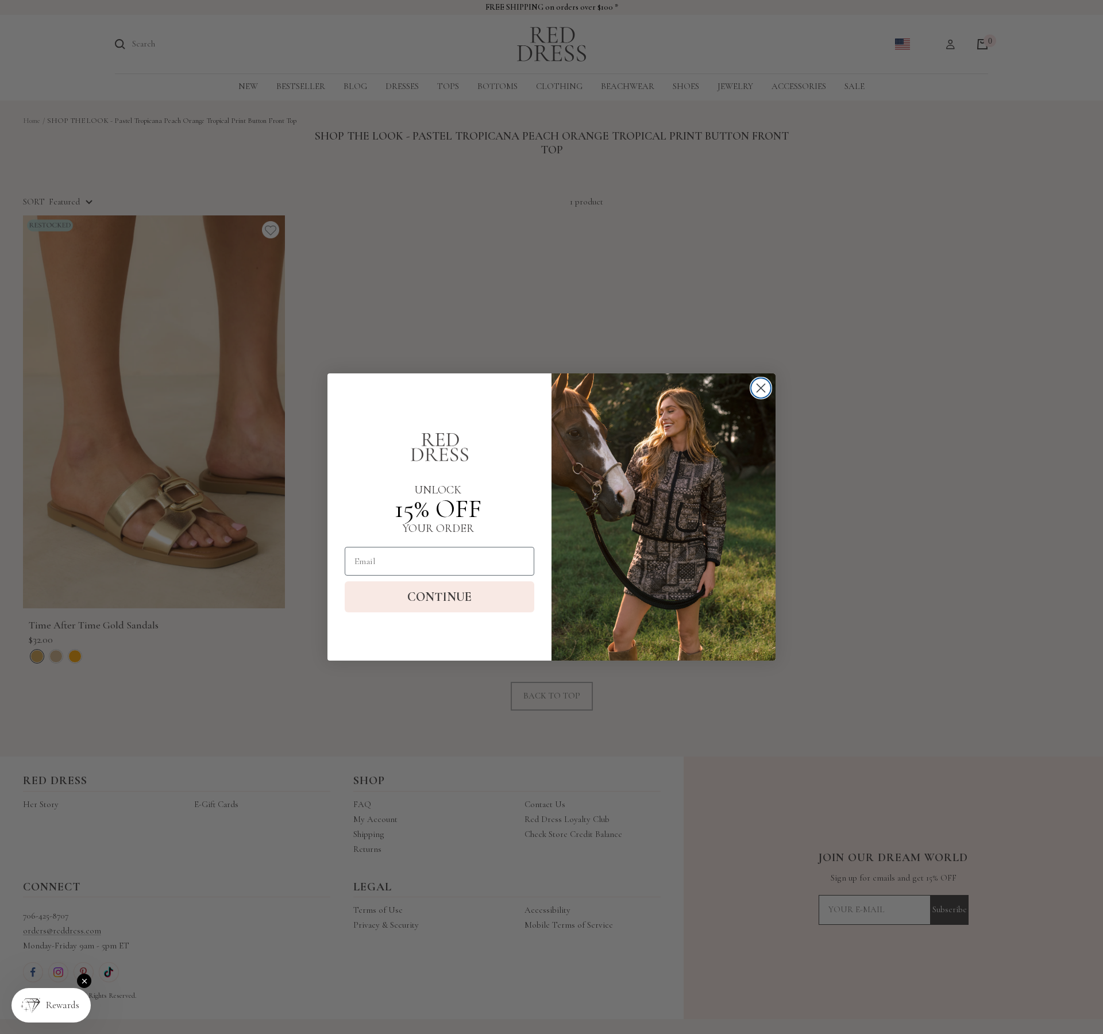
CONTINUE (439, 596)
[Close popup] (84, 981)
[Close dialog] (761, 388)
